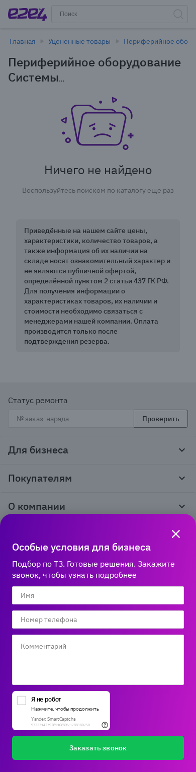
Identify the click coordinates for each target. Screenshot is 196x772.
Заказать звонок (98, 747)
